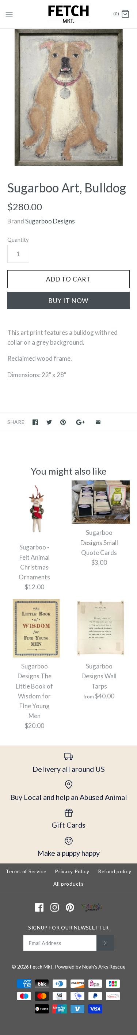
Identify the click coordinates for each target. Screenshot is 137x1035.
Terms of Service (26, 871)
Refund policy (114, 871)
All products (68, 884)
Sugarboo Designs (50, 221)
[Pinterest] (70, 907)
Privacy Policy (72, 871)
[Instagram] (54, 907)
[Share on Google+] (80, 422)
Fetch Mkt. (42, 967)
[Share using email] (98, 422)
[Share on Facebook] (35, 422)
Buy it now (69, 300)
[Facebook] (39, 907)
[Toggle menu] (9, 14)
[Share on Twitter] (49, 422)
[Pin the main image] (63, 422)
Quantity (18, 239)
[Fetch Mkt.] (68, 14)
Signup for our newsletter (68, 928)
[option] (68, 97)
